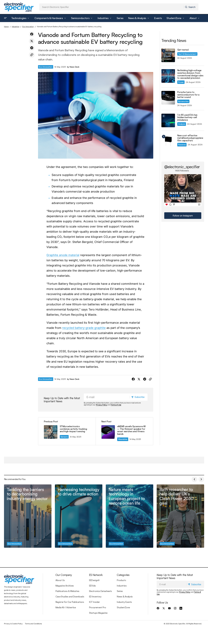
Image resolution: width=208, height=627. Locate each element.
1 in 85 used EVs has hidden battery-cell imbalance (187, 117)
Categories (123, 575)
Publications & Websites (67, 591)
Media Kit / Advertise (65, 607)
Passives (182, 144)
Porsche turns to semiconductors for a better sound (188, 94)
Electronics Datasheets (100, 591)
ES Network (96, 575)
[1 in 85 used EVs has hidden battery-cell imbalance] (168, 120)
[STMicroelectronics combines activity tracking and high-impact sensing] (67, 431)
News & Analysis (125, 596)
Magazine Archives (64, 585)
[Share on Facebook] (31, 34)
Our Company (63, 575)
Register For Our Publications (69, 602)
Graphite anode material (62, 255)
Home (6, 26)
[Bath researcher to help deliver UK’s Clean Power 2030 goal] (180, 516)
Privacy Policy (101, 405)
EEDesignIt (94, 580)
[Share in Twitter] (31, 41)
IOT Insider (94, 602)
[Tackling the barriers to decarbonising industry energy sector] (27, 516)
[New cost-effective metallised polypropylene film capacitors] (168, 141)
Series (120, 591)
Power (181, 82)
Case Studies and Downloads (69, 596)
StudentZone (123, 607)
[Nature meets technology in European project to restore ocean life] (129, 516)
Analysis (181, 124)
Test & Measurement (187, 54)
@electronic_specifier (182, 166)
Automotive (183, 101)
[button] (5, 18)
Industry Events (124, 602)
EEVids (92, 585)
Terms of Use (116, 405)
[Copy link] (31, 54)
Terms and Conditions (33, 624)
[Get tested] (168, 55)
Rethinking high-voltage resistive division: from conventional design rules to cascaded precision (190, 74)
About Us (60, 580)
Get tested (183, 50)
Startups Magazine (98, 612)
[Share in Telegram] (31, 48)
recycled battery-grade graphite (84, 328)
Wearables (123, 439)
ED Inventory (95, 596)
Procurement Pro (97, 607)
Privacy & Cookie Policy (13, 624)
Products (121, 580)
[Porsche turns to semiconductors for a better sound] (168, 97)
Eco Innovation (28, 26)
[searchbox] (111, 7)
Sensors (64, 436)
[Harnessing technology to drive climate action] (78, 516)
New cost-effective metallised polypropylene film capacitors (190, 138)
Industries (15, 26)
